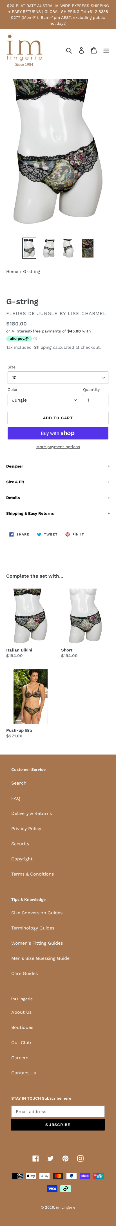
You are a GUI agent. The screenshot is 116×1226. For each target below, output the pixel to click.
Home (12, 271)
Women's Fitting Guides (37, 943)
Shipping (43, 347)
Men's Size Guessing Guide (40, 958)
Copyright (22, 859)
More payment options (58, 447)
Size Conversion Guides (37, 912)
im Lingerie (65, 1207)
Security (20, 843)
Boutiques (22, 1027)
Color (13, 389)
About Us (21, 1012)
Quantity (91, 389)
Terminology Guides (32, 928)
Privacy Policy (26, 828)
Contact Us (23, 1072)
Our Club (21, 1042)
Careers (19, 1057)
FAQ (15, 798)
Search (18, 783)
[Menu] (106, 50)
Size (11, 367)
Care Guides (24, 973)
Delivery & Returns (31, 813)
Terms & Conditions (32, 874)
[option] (29, 248)
